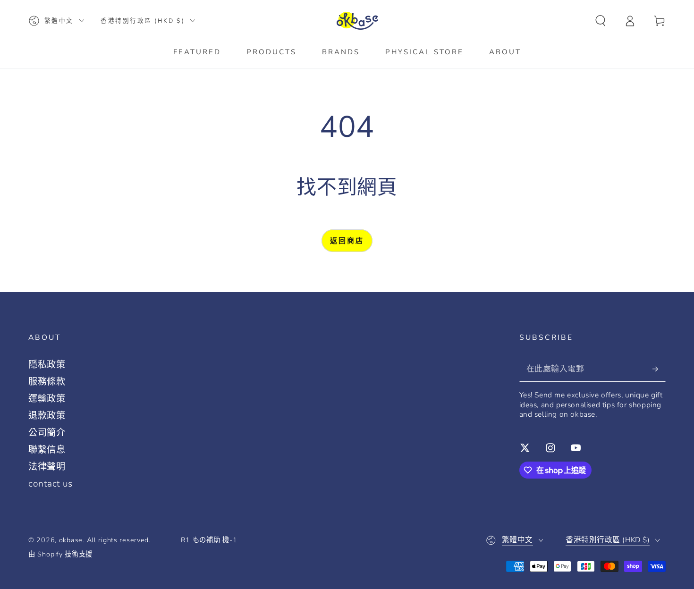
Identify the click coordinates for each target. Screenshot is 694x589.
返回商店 (347, 240)
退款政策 (47, 416)
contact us (50, 484)
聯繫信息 (47, 450)
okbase (71, 540)
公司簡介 (47, 433)
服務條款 (47, 382)
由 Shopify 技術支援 (60, 554)
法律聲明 (47, 467)
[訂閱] (659, 368)
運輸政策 (47, 399)
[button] (600, 21)
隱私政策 (47, 365)
